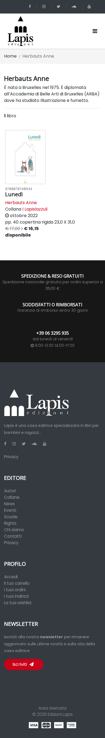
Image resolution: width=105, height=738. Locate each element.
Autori (10, 491)
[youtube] (90, 6)
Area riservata (52, 708)
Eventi (10, 510)
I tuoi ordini (15, 590)
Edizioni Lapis (60, 714)
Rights (10, 523)
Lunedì (14, 194)
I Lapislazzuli (34, 209)
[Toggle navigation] (95, 31)
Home (10, 56)
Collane (11, 497)
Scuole (11, 517)
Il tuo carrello (17, 583)
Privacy (11, 457)
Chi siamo (14, 530)
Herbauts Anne (21, 203)
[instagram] (44, 6)
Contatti (13, 536)
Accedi (11, 577)
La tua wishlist (18, 603)
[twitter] (59, 6)
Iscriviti (20, 664)
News (9, 504)
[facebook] (31, 6)
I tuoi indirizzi (16, 596)
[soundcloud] (75, 6)
